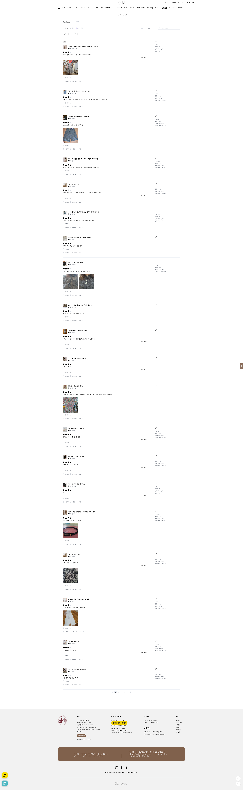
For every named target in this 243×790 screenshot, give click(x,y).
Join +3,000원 (174, 2)
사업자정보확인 (81, 735)
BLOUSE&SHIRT (110, 8)
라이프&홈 (150, 8)
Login (166, 2)
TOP (101, 8)
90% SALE (181, 8)
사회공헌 (178, 725)
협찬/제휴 (178, 730)
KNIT (89, 8)
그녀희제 (178, 720)
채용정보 (178, 727)
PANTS (119, 8)
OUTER (83, 8)
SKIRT (126, 8)
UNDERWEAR (140, 8)
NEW (69, 8)
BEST (64, 8)
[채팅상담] (5, 779)
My (182, 2)
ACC (156, 8)
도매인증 (178, 732)
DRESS (95, 8)
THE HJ (75, 8)
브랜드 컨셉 (179, 722)
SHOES (131, 8)
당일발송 (164, 8)
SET (174, 8)
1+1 (170, 8)
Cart (188, 2)
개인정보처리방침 (81, 739)
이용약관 (89, 739)
